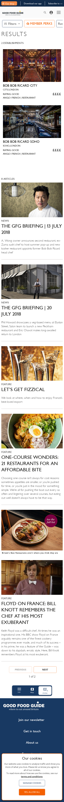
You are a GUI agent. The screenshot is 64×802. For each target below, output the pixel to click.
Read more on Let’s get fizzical (32, 377)
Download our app (33, 3)
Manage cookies (32, 782)
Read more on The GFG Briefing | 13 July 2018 (32, 221)
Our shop (10, 3)
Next (45, 669)
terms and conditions (32, 776)
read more (32, 533)
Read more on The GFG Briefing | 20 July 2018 (32, 302)
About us (32, 742)
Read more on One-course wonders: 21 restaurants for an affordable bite (32, 459)
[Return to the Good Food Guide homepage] (12, 13)
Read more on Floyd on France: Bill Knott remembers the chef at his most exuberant (32, 610)
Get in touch (32, 731)
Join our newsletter (31, 720)
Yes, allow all (32, 791)
